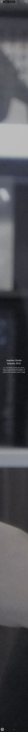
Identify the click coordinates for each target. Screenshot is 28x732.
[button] (1, 2)
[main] (14, 362)
